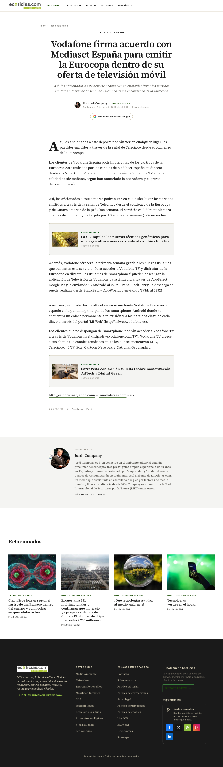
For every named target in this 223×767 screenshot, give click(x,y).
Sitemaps (123, 737)
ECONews (123, 725)
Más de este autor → (90, 494)
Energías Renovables (89, 686)
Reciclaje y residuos (88, 712)
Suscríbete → (178, 688)
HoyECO (91, 5)
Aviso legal (124, 699)
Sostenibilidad (85, 706)
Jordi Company (98, 103)
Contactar (74, 5)
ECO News (107, 5)
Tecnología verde (58, 25)
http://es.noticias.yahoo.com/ (72, 395)
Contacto (123, 674)
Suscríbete (125, 5)
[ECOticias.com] (24, 5)
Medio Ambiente (86, 674)
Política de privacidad (131, 706)
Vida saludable (85, 725)
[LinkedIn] (169, 736)
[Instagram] (196, 727)
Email (89, 409)
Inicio (43, 25)
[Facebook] (169, 727)
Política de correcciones (132, 693)
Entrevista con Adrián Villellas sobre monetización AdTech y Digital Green (125, 371)
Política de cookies (129, 712)
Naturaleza (83, 680)
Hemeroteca (125, 731)
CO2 (78, 699)
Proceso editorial (121, 103)
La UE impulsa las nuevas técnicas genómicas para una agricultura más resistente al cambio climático (125, 239)
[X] (178, 727)
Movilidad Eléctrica (88, 693)
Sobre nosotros (126, 680)
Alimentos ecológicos (89, 718)
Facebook (77, 409)
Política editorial (128, 686)
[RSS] (187, 727)
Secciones (53, 5)
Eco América (84, 731)
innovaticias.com (112, 395)
